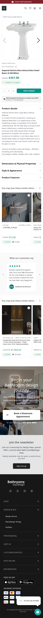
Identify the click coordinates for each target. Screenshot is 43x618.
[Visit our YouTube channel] (24, 491)
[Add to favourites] (16, 67)
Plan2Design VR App (13, 522)
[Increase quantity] (14, 91)
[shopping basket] (35, 8)
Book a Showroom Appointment (23, 415)
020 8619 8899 (29, 422)
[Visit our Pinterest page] (31, 491)
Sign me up (21, 466)
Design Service (11, 516)
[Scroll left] (36, 188)
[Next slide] (39, 274)
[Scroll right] (39, 188)
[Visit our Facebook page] (17, 491)
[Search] (25, 8)
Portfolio (9, 527)
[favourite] (30, 8)
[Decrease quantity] (4, 91)
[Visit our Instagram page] (10, 491)
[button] (38, 40)
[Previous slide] (3, 274)
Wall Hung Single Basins (12, 17)
